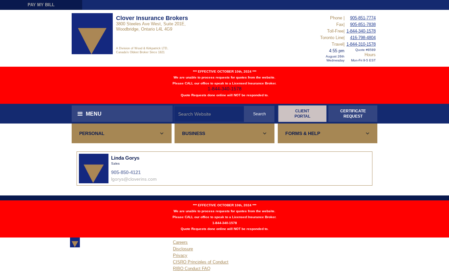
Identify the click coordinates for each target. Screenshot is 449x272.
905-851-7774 (363, 17)
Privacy (180, 255)
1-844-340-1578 (361, 31)
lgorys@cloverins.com (134, 179)
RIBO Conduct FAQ (191, 268)
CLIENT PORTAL (302, 114)
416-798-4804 (363, 37)
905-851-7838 (363, 24)
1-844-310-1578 (361, 44)
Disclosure (183, 248)
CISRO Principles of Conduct (200, 262)
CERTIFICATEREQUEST (353, 114)
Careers (180, 242)
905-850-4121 (126, 172)
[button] (122, 113)
